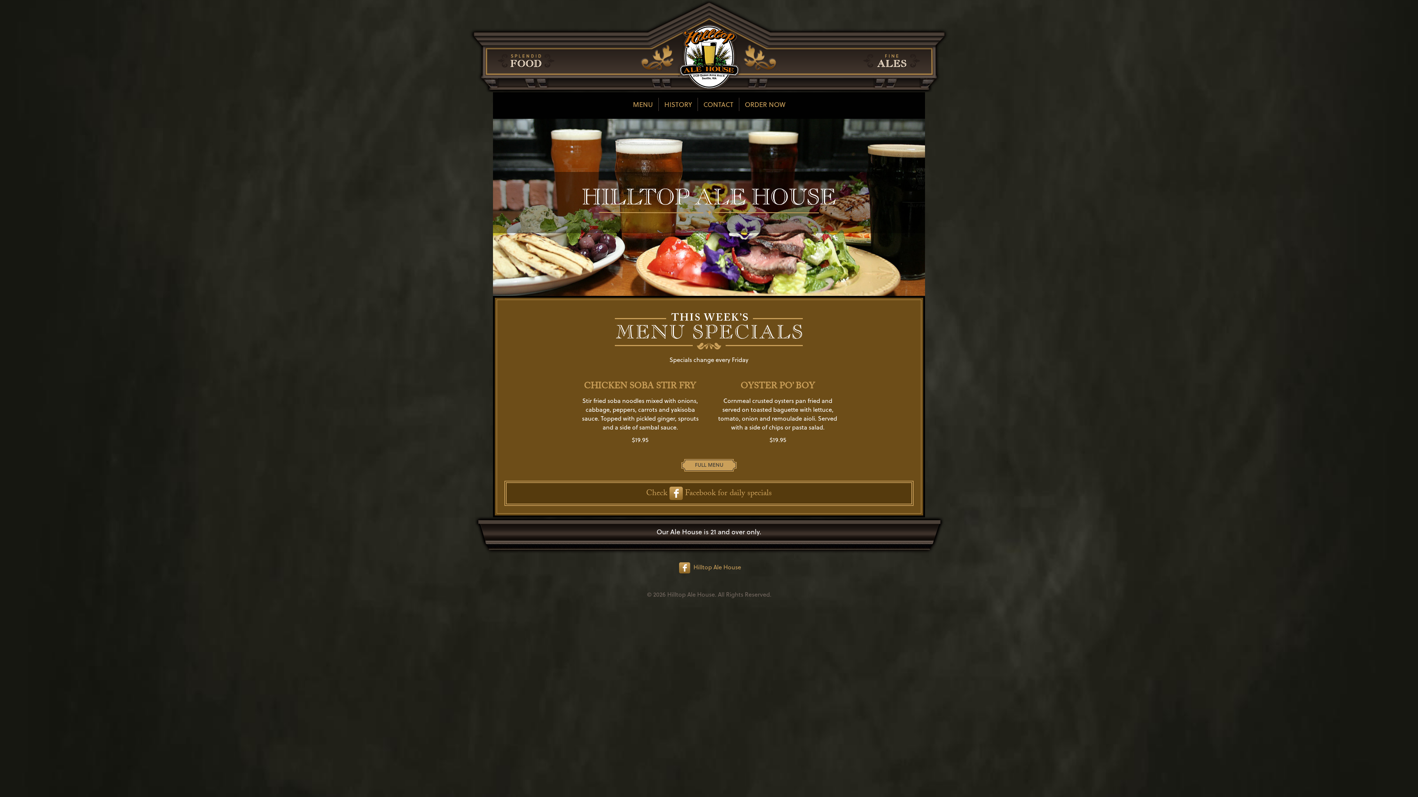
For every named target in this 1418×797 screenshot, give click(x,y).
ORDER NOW (765, 104)
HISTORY (678, 104)
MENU (643, 104)
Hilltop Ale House (717, 567)
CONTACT (718, 104)
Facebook (699, 494)
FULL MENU (709, 465)
